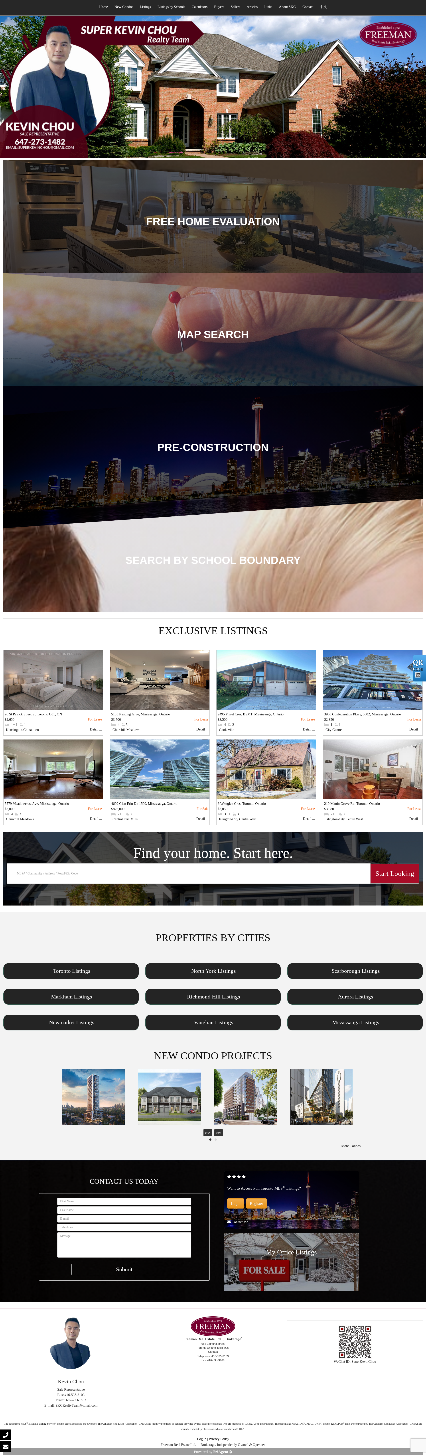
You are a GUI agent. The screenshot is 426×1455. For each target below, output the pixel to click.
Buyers (219, 7)
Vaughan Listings (213, 1022)
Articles (252, 7)
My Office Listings (291, 1252)
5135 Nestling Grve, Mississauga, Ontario (140, 714)
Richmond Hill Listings (213, 996)
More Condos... (352, 1146)
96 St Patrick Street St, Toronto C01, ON (33, 714)
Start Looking (394, 873)
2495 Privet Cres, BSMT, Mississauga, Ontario (251, 714)
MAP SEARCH (213, 334)
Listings (145, 7)
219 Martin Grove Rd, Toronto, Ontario (352, 803)
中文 (323, 7)
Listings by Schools (171, 7)
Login (236, 1203)
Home (103, 7)
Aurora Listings (355, 996)
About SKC (287, 7)
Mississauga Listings (355, 1022)
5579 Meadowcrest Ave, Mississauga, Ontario (37, 803)
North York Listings (213, 971)
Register (256, 1203)
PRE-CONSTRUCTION (213, 447)
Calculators (199, 7)
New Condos (123, 7)
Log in (201, 1439)
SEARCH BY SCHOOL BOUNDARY (213, 560)
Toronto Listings (71, 971)
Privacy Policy (219, 1439)
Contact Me (240, 1222)
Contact (307, 7)
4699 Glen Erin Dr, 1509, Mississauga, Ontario (144, 803)
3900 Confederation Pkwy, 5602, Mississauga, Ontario (362, 714)
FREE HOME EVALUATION (213, 221)
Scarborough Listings (355, 971)
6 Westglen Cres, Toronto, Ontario (242, 803)
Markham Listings (71, 996)
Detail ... (96, 729)
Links (268, 7)
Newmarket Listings (71, 1022)
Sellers (235, 7)
